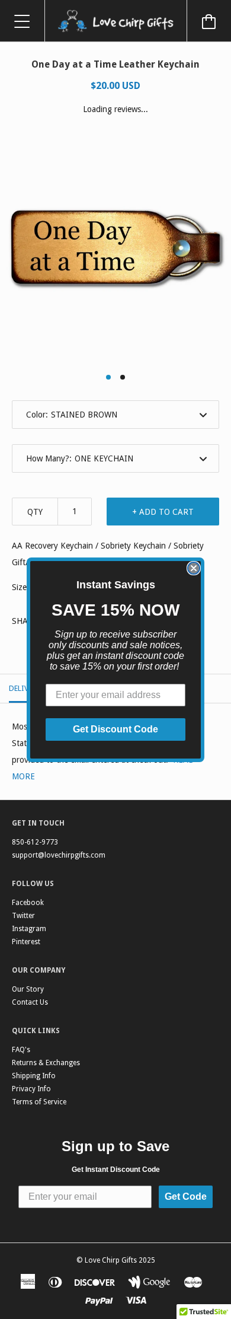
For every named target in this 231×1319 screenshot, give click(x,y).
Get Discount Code (115, 729)
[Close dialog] (194, 568)
